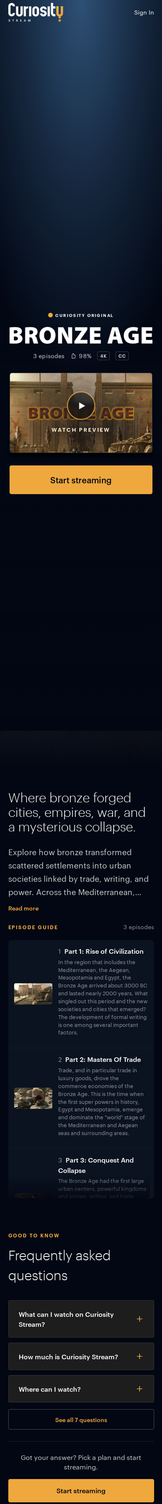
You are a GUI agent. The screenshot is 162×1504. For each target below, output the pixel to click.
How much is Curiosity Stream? (68, 1356)
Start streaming (81, 479)
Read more (23, 908)
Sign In (144, 12)
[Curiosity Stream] (35, 12)
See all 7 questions (81, 1419)
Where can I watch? (50, 1388)
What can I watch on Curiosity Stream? (66, 1318)
